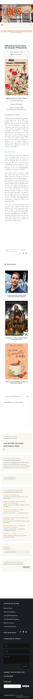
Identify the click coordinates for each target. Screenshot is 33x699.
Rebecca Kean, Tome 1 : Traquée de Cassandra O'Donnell (14, 526)
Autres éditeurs (13, 249)
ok (12, 251)
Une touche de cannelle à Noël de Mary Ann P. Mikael (16, 382)
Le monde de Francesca (10, 615)
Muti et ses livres (9, 623)
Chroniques (22, 249)
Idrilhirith (8, 251)
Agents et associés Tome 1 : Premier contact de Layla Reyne (14, 502)
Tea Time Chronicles (10, 626)
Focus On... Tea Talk (9, 533)
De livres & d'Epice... (9, 612)
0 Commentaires (17, 54)
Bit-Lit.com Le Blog (18, 695)
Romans (15, 251)
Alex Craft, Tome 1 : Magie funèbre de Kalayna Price (17, 338)
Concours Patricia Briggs (11, 495)
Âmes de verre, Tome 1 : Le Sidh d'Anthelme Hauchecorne (13, 510)
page (26, 467)
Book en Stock (8, 608)
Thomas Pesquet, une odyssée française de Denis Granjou (16, 296)
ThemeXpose (25, 697)
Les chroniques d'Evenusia (11, 619)
